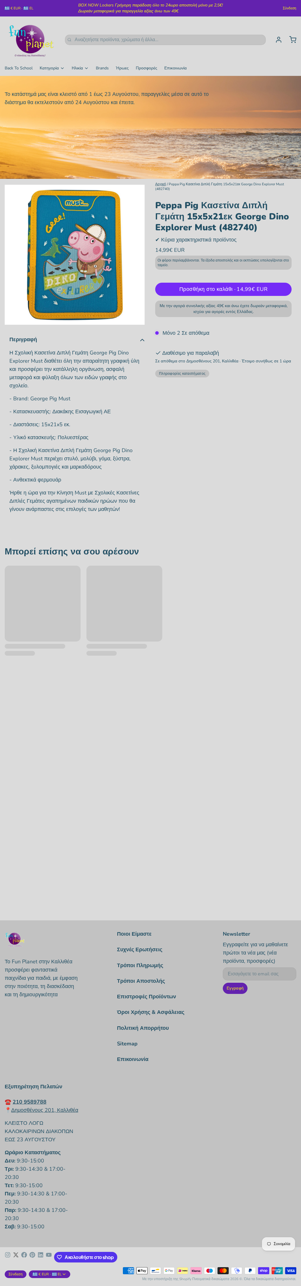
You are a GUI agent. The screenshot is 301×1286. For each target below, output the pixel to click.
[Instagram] (8, 1257)
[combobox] (165, 40)
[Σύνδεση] (276, 39)
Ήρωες (122, 68)
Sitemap (127, 1043)
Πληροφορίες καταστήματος (182, 373)
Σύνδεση (289, 8)
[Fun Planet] (31, 39)
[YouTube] (49, 1257)
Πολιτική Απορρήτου (143, 1028)
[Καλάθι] (290, 39)
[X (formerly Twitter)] (16, 1257)
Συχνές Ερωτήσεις (139, 949)
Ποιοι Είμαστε (134, 933)
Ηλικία (77, 68)
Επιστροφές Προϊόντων (146, 996)
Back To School (19, 68)
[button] (223, 289)
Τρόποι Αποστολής (141, 981)
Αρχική (160, 184)
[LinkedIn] (41, 1257)
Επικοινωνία (175, 68)
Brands (102, 68)
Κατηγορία (49, 68)
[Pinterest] (32, 1257)
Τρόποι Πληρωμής (140, 965)
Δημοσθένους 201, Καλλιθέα (44, 1110)
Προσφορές (146, 68)
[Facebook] (24, 1257)
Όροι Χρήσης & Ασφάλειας (150, 1012)
